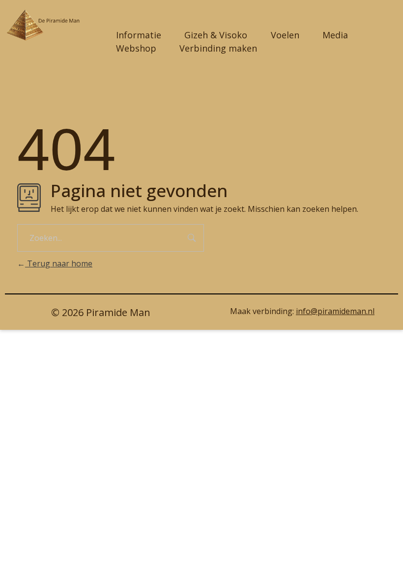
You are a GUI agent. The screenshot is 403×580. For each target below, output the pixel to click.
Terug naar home (58, 263)
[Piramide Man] (49, 25)
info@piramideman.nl (335, 311)
